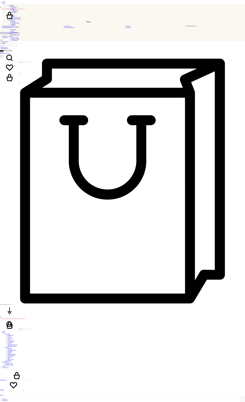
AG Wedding (10, 342)
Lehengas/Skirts (11, 354)
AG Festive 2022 (11, 340)
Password (2, 46)
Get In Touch (6, 41)
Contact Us (128, 27)
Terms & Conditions (69, 27)
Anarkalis (13, 21)
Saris (12, 31)
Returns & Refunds (7, 27)
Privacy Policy (67, 26)
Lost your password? (5, 53)
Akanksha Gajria (4, 47)
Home (4, 1)
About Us (128, 26)
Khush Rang (14, 6)
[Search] (15, 329)
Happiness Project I (12, 346)
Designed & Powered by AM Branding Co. (9, 32)
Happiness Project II (12, 344)
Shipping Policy (6, 26)
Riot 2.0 (9, 339)
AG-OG (9, 336)
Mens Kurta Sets (15, 35)
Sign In (1, 395)
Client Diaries (14, 40)
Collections (11, 5)
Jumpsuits (13, 24)
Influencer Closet (15, 39)
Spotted (10, 36)
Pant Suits (13, 29)
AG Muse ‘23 (10, 338)
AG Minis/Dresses (15, 23)
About (4, 366)
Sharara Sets (11, 359)
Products (7, 347)
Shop (4, 3)
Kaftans (9, 352)
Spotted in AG (6, 362)
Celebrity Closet (15, 37)
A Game (9, 343)
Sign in (1, 52)
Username (2, 43)
